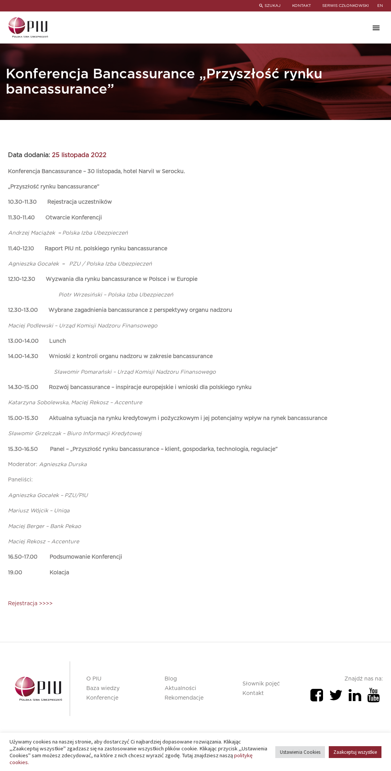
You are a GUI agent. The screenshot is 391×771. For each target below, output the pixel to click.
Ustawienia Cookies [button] (300, 752)
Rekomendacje (184, 698)
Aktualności (180, 688)
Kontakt (253, 693)
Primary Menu (376, 28)
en (380, 6)
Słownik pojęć (261, 684)
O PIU (94, 679)
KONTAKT (301, 6)
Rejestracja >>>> (30, 603)
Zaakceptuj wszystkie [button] (355, 752)
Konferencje (102, 698)
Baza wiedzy (103, 688)
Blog (171, 679)
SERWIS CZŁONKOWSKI (345, 6)
